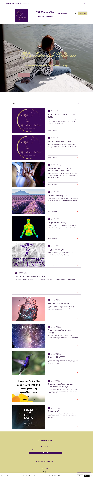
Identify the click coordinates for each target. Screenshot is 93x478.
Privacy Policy (57, 475)
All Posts (15, 104)
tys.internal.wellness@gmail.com (13, 3)
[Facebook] (73, 13)
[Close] (91, 476)
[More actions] (78, 111)
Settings (80, 475)
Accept (86, 475)
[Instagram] (75, 13)
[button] (82, 13)
